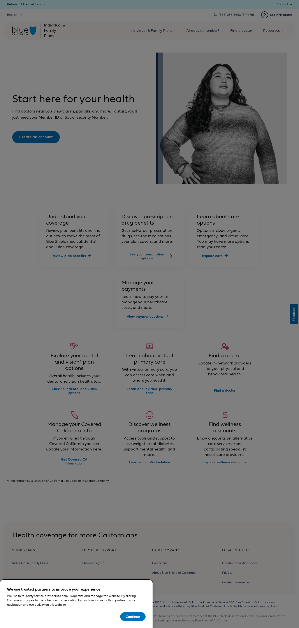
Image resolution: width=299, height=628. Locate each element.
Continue (133, 617)
